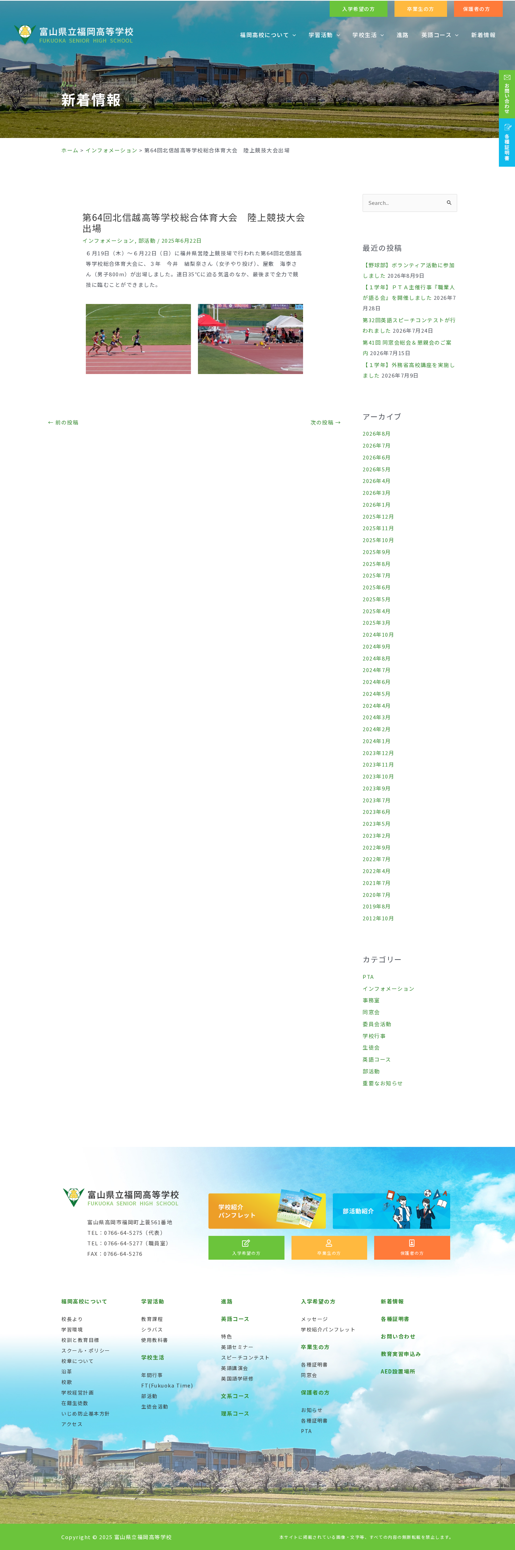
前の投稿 (63, 422)
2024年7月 (377, 669)
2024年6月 (377, 681)
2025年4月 (377, 611)
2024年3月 (377, 717)
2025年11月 (378, 528)
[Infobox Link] (246, 1248)
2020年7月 (377, 894)
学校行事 (374, 1035)
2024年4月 (377, 705)
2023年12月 (378, 752)
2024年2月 (377, 729)
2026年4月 (377, 480)
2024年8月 (377, 658)
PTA (368, 976)
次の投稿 (325, 422)
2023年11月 (378, 764)
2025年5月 (377, 599)
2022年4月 (377, 870)
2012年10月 (378, 918)
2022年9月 (377, 847)
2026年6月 (377, 457)
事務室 (371, 1000)
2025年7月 (377, 575)
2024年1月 (377, 741)
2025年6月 (377, 587)
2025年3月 (377, 622)
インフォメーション (108, 240)
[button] (358, 9)
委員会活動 (377, 1023)
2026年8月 (377, 433)
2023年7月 (377, 800)
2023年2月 (377, 835)
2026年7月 (377, 445)
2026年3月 (377, 492)
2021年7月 (377, 882)
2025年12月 (378, 516)
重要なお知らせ (383, 1083)
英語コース (377, 1059)
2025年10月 (378, 540)
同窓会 (371, 1012)
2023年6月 (377, 811)
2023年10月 (378, 776)
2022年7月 (377, 859)
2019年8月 (377, 906)
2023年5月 (377, 823)
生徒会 (371, 1047)
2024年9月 (377, 646)
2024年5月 (377, 693)
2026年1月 (377, 504)
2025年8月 (377, 563)
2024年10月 (378, 634)
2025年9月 (377, 551)
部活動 (147, 240)
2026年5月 (377, 469)
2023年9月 (377, 788)
